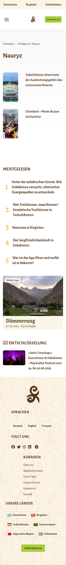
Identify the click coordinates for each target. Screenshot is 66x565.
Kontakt (27, 494)
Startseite (8, 43)
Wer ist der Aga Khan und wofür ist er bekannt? (35, 260)
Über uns (28, 464)
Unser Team (30, 476)
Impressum (29, 488)
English (32, 425)
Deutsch (18, 425)
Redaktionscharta (33, 470)
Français (47, 425)
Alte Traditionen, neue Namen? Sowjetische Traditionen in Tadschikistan (35, 210)
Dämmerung (20, 320)
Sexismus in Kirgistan (28, 227)
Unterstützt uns (53, 19)
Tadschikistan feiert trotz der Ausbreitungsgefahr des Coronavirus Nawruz (43, 80)
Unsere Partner (31, 482)
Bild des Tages (13, 280)
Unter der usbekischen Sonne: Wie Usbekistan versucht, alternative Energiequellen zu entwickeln (37, 187)
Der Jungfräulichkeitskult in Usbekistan (33, 242)
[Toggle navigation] (6, 19)
